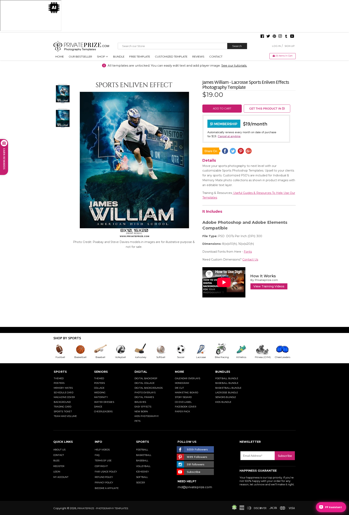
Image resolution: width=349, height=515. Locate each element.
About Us (59, 449)
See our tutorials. (234, 65)
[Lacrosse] (204, 349)
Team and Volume (65, 416)
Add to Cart (222, 108)
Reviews (198, 56)
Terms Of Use (103, 460)
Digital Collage (145, 383)
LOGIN (56, 471)
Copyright (101, 466)
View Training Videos (268, 286)
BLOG (56, 460)
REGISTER (58, 466)
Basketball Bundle (228, 387)
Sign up (290, 45)
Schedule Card (63, 392)
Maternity (101, 397)
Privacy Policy (104, 482)
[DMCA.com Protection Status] (234, 509)
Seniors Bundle (225, 397)
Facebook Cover (185, 406)
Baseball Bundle (226, 383)
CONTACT (58, 455)
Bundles (222, 372)
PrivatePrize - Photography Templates (102, 508)
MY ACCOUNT (60, 477)
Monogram (182, 383)
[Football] (63, 349)
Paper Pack (182, 411)
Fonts (248, 251)
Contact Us (250, 259)
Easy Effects (143, 406)
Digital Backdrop (146, 378)
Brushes (140, 402)
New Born (141, 411)
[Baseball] (104, 349)
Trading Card (62, 406)
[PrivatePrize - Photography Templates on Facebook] (262, 36)
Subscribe (285, 455)
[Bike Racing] (224, 349)
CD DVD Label (183, 402)
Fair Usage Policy (106, 471)
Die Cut (179, 387)
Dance (98, 406)
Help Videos (102, 449)
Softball (142, 477)
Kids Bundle (223, 402)
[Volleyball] (124, 349)
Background (62, 402)
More (179, 372)
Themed (59, 378)
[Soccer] (184, 349)
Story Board (183, 397)
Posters (59, 383)
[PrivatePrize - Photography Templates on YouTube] (292, 36)
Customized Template (171, 56)
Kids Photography (147, 416)
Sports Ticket (63, 411)
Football (142, 449)
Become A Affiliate (107, 488)
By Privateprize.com (264, 280)
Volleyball (143, 466)
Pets (138, 421)
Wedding (100, 392)
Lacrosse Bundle (226, 392)
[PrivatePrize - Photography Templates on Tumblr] (286, 36)
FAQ (97, 455)
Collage (99, 387)
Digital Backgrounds (149, 387)
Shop (101, 56)
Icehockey (142, 471)
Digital (141, 372)
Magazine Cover (64, 397)
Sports (60, 372)
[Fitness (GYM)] (264, 349)
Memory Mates (63, 387)
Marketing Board (186, 392)
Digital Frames (144, 397)
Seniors (101, 372)
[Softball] (164, 349)
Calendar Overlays (187, 378)
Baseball (142, 460)
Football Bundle (226, 378)
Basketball (143, 455)
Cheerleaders (103, 411)
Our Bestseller (80, 56)
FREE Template (139, 56)
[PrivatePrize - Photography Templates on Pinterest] (274, 36)
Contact (215, 56)
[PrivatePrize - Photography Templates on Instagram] (280, 36)
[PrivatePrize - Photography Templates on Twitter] (268, 36)
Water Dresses (104, 402)
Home (59, 56)
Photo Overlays (145, 392)
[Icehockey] (144, 349)
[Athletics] (244, 349)
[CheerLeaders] (285, 349)
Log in (276, 45)
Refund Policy (104, 477)
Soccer (140, 482)
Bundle (118, 56)
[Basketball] (84, 349)
